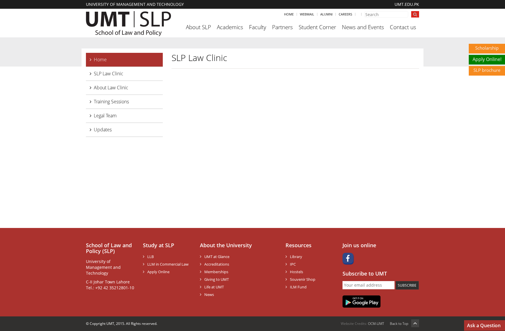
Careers (345, 14)
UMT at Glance (216, 256)
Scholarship (487, 48)
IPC (293, 264)
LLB (150, 256)
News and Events (363, 27)
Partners (282, 27)
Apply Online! (487, 59)
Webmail (307, 14)
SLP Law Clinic (108, 73)
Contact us (403, 27)
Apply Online (158, 271)
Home (289, 14)
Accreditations (216, 264)
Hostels (296, 271)
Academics (230, 27)
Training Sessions (111, 101)
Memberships (216, 271)
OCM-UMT (376, 323)
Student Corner (317, 27)
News (209, 294)
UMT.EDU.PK (407, 4)
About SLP (198, 27)
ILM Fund (298, 287)
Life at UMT (214, 287)
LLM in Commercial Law (167, 264)
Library (296, 256)
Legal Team (105, 115)
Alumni (326, 14)
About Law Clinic (111, 87)
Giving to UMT (216, 279)
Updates (103, 129)
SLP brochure (486, 70)
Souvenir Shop (302, 279)
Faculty (257, 27)
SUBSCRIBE (407, 285)
